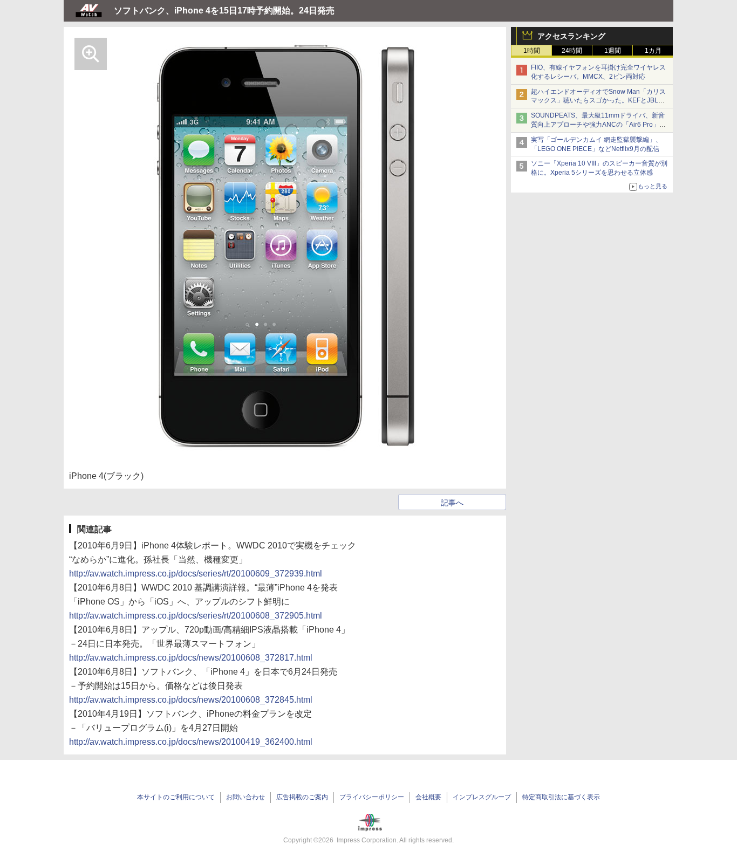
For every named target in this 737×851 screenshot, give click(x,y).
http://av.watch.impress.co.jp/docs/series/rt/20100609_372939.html (195, 573)
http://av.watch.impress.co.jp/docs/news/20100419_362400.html (190, 741)
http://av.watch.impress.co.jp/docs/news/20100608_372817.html (190, 657)
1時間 (531, 50)
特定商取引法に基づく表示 (561, 797)
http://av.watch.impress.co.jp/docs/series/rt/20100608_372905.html (195, 615)
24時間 (572, 50)
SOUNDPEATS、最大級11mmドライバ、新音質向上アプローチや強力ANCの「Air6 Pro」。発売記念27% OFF (598, 125)
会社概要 (428, 797)
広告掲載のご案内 (302, 797)
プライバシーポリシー (371, 797)
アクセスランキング (571, 36)
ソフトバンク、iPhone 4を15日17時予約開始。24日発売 (224, 10)
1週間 (612, 50)
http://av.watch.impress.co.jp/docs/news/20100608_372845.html (190, 699)
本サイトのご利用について (176, 797)
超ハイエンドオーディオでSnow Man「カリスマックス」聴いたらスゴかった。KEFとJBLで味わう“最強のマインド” (598, 101)
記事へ (452, 502)
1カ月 (653, 50)
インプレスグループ (482, 797)
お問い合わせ (245, 797)
